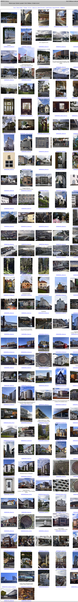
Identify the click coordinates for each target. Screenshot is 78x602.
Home (14, 7)
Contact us (62, 7)
